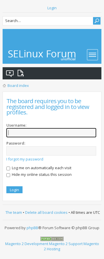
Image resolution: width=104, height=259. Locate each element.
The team (13, 212)
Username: (16, 125)
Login (52, 7)
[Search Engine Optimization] (52, 238)
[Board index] (42, 55)
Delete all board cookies (46, 212)
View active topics (22, 73)
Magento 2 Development (26, 243)
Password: (15, 143)
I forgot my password (24, 159)
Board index (18, 85)
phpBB (32, 227)
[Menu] (92, 54)
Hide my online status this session (41, 174)
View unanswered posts (10, 73)
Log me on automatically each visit (41, 167)
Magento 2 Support (66, 243)
